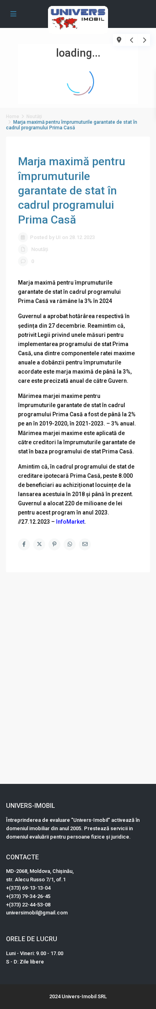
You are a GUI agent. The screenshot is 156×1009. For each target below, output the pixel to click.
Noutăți (39, 249)
